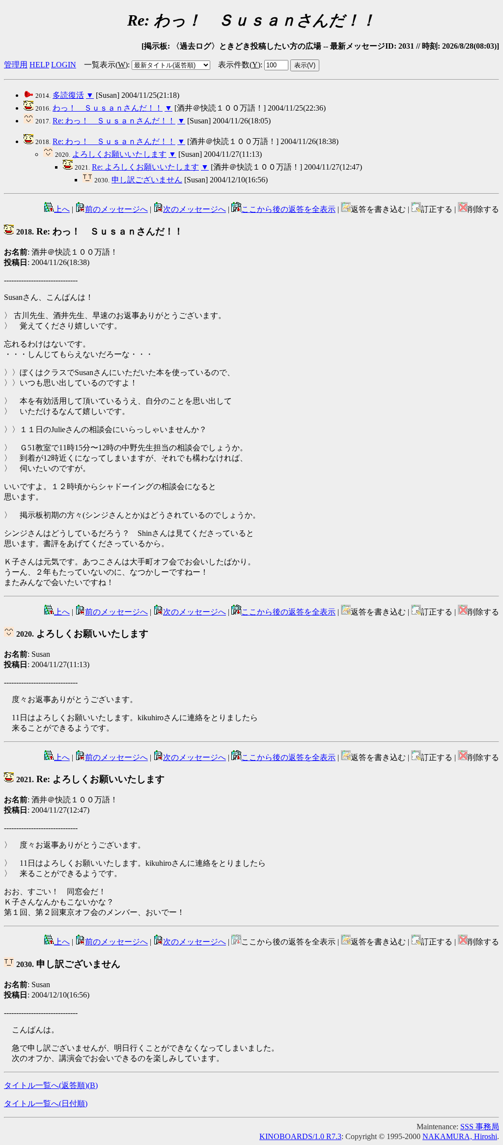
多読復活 (68, 95)
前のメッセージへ (116, 209)
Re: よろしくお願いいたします (145, 167)
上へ (62, 209)
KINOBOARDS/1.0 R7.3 (300, 1136)
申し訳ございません (147, 180)
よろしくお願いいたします (119, 154)
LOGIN (63, 64)
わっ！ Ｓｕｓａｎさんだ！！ (108, 108)
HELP (39, 64)
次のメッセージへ (194, 209)
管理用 (16, 64)
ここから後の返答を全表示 (288, 209)
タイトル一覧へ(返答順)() (51, 1085)
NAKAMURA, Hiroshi (459, 1136)
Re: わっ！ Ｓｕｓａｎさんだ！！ (114, 121)
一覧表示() (106, 64)
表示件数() (239, 64)
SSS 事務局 (479, 1126)
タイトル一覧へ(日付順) (45, 1103)
